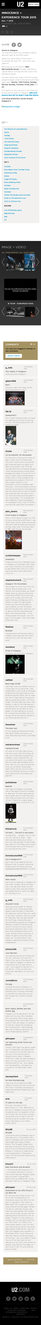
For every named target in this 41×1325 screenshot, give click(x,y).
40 (5, 220)
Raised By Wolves (11, 154)
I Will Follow (9, 138)
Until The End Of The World (14, 158)
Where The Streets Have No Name (17, 195)
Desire (6, 176)
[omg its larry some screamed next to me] (10, 813)
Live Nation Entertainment (29, 1317)
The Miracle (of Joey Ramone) (15, 129)
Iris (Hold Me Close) (11, 142)
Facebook (14, 45)
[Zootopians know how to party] (15, 398)
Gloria (6, 132)
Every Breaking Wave (12, 182)
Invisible (7, 166)
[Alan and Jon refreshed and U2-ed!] (13, 540)
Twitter (19, 45)
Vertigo (7, 135)
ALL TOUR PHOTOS (10, 253)
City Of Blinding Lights (13, 210)
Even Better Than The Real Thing (16, 170)
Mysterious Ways (10, 173)
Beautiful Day (9, 213)
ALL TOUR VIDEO (27, 253)
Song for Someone (11, 148)
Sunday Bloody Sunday (13, 151)
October (7, 185)
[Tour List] (7, 32)
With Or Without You (12, 201)
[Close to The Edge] (10, 436)
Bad (5, 216)
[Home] (20, 4)
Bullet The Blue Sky (11, 189)
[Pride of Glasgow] (15, 665)
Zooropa (7, 192)
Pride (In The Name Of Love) (15, 198)
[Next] (11, 32)
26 (6, 26)
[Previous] (3, 32)
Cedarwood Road (10, 145)
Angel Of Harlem (10, 179)
